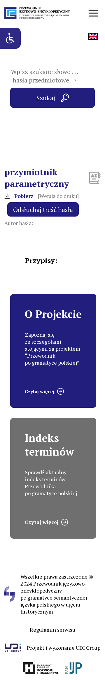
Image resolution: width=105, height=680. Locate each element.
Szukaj (45, 98)
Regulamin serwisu (52, 629)
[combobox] (44, 80)
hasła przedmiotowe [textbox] (41, 80)
